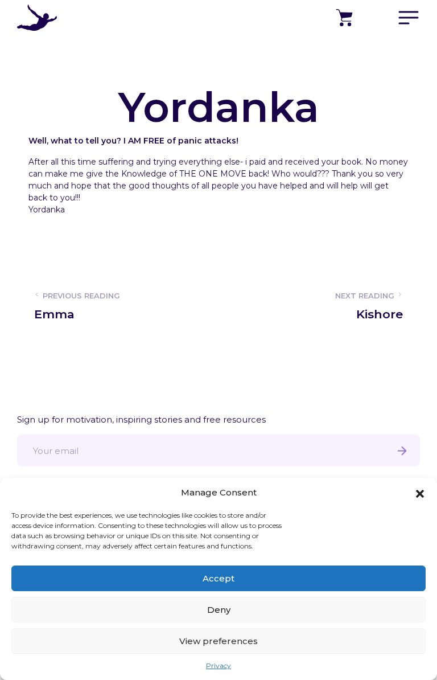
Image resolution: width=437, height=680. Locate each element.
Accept (218, 578)
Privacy (218, 665)
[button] (420, 492)
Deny (218, 609)
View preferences (218, 641)
